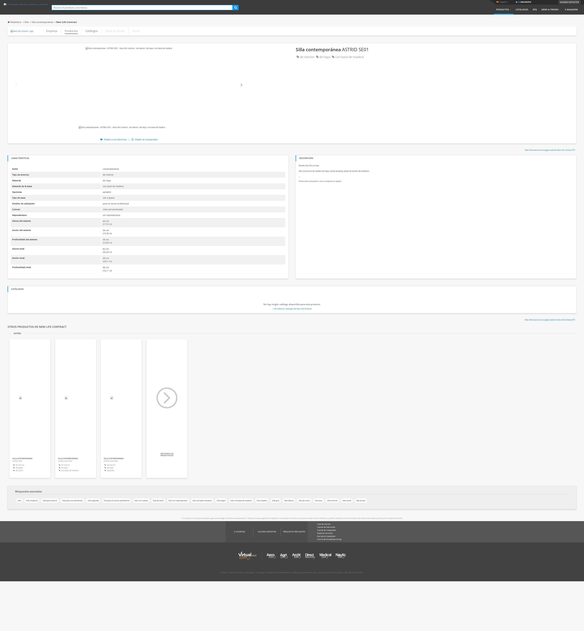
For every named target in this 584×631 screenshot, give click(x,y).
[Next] (241, 85)
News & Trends (549, 9)
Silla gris (275, 500)
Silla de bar (360, 500)
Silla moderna (32, 500)
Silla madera (262, 500)
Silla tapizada (93, 500)
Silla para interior (50, 500)
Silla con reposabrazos (178, 500)
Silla (19, 500)
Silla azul (318, 500)
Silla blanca (289, 500)
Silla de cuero (304, 500)
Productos (502, 9)
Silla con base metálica (202, 500)
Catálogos (522, 9)
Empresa (51, 31)
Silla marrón (332, 500)
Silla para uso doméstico (72, 500)
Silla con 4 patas (141, 500)
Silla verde (346, 500)
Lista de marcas (323, 524)
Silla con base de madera (241, 500)
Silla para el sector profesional (116, 500)
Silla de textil (158, 500)
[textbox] (142, 7)
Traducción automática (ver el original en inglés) (320, 181)
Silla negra (221, 500)
